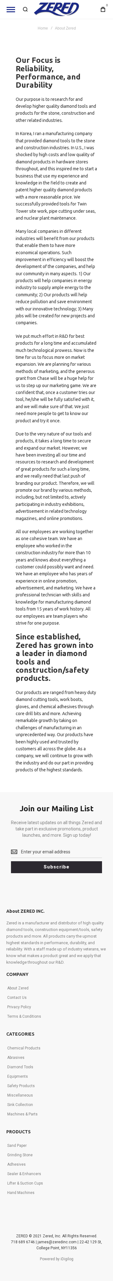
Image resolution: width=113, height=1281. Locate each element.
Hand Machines (21, 1193)
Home (43, 28)
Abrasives (15, 1057)
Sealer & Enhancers (24, 1174)
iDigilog (67, 1259)
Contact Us (17, 997)
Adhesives (16, 1164)
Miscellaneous (20, 1095)
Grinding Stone (20, 1155)
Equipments (17, 1076)
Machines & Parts (22, 1114)
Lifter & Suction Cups (25, 1183)
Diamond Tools (20, 1067)
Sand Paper (17, 1145)
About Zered (18, 988)
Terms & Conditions (24, 1016)
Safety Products (21, 1086)
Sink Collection (20, 1105)
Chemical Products (23, 1048)
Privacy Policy (19, 1007)
